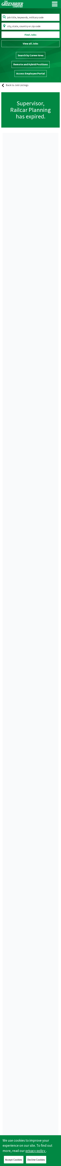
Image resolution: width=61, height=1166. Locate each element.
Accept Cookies (13, 1159)
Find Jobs (31, 34)
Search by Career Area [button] (30, 55)
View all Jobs (30, 43)
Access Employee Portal (30, 73)
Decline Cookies (36, 1159)
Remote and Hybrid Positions (30, 64)
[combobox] (30, 17)
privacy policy (35, 1150)
